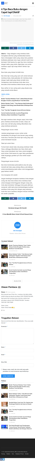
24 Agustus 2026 (13, 250)
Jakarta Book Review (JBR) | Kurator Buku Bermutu (16, 451)
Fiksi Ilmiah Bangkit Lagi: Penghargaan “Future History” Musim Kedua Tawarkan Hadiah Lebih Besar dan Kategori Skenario (20, 427)
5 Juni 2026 (12, 431)
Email (3, 354)
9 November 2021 (17, 16)
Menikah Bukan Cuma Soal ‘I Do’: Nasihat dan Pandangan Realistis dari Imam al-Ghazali (21, 403)
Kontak (26, 454)
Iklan (13, 454)
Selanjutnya (17, 281)
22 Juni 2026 (12, 259)
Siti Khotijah (7, 16)
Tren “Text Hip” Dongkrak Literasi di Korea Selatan (15, 110)
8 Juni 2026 (12, 275)
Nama (3, 347)
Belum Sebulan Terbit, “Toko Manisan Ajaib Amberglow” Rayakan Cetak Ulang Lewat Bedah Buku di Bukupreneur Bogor (17, 105)
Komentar (4, 326)
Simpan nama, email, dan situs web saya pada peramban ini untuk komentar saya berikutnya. (16, 370)
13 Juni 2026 (12, 406)
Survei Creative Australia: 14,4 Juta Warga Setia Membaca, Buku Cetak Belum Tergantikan (14, 114)
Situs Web (4, 362)
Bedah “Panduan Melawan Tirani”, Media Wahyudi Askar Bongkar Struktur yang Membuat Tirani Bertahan (16, 100)
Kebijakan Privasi (19, 454)
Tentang (3, 454)
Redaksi (8, 454)
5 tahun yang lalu (11, 292)
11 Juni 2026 (12, 266)
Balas (4, 310)
